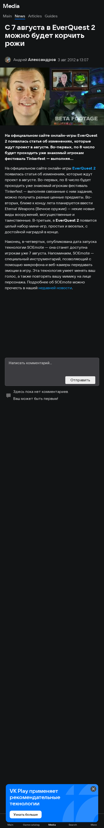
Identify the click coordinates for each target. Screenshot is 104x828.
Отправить (80, 380)
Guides (51, 16)
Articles (35, 16)
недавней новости (55, 287)
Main (7, 16)
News (20, 16)
